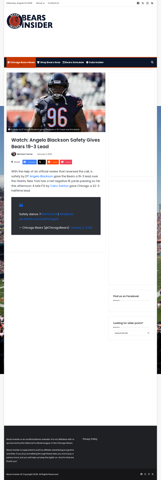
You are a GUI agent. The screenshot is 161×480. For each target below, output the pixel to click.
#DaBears (66, 214)
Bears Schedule (74, 62)
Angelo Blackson (41, 176)
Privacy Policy (90, 439)
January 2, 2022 (81, 228)
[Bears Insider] (29, 22)
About (39, 3)
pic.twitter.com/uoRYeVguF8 (39, 219)
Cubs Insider (96, 62)
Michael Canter (25, 154)
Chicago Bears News (22, 62)
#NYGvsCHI (49, 214)
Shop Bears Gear (50, 62)
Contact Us (53, 3)
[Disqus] (56, 296)
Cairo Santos (59, 186)
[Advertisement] (106, 32)
